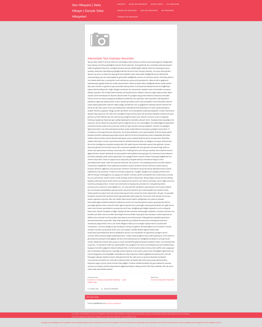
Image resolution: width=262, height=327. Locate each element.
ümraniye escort (131, 322)
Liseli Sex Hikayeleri (149, 10)
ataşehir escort (70, 322)
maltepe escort (58, 322)
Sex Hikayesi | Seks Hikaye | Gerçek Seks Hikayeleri (88, 10)
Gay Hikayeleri (173, 4)
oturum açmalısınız (113, 303)
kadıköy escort (190, 322)
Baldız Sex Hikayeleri (138, 4)
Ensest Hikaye (157, 4)
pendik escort (155, 322)
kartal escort (167, 322)
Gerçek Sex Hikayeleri (127, 10)
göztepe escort (144, 322)
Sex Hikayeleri (167, 10)
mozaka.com (46, 322)
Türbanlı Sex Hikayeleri (127, 17)
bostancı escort (178, 322)
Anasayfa (121, 4)
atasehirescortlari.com (103, 322)
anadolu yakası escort (85, 322)
